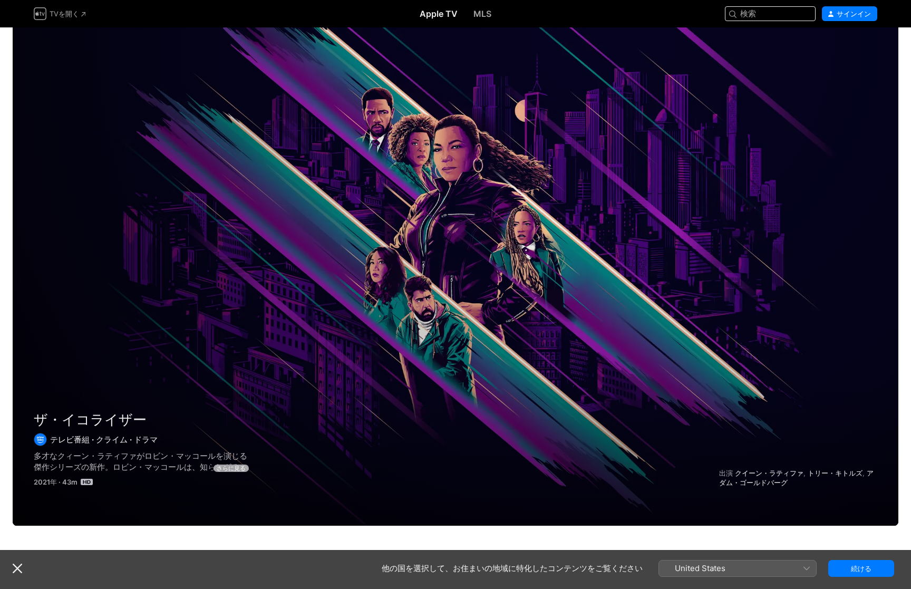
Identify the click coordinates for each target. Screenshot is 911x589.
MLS (482, 13)
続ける (861, 568)
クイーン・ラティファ (769, 473)
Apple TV (439, 13)
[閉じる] (17, 568)
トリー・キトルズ (835, 473)
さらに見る (231, 468)
